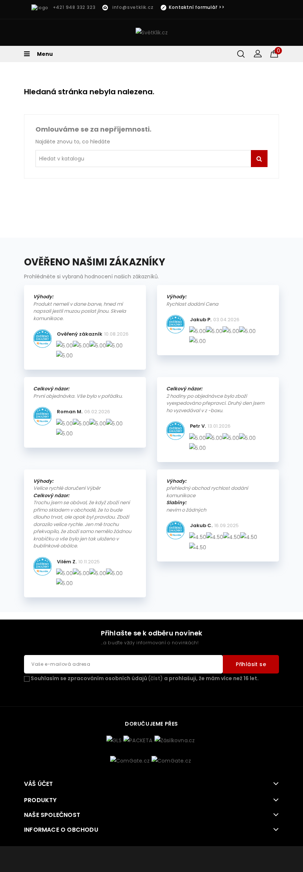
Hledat (259, 158)
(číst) (155, 678)
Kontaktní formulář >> (197, 7)
